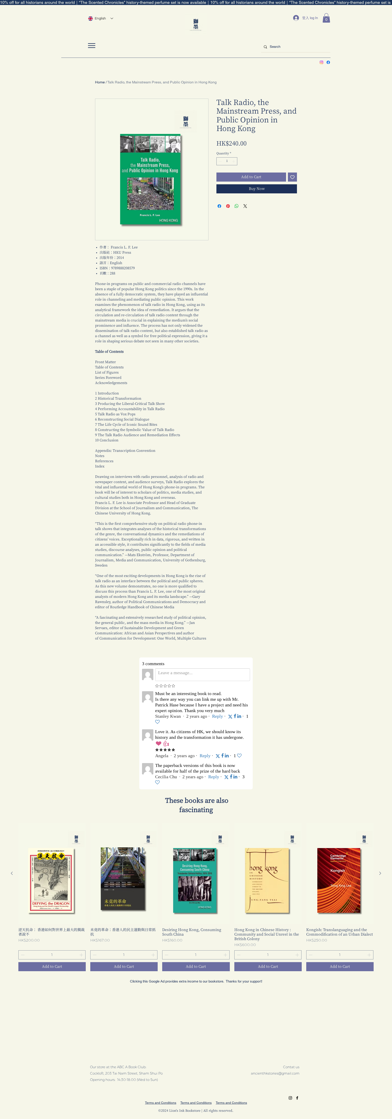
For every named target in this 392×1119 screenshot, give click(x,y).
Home (100, 82)
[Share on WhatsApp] (236, 206)
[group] (196, 897)
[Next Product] (380, 873)
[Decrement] (220, 161)
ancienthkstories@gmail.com (275, 1073)
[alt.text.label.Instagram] (321, 62)
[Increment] (234, 161)
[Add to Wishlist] (292, 177)
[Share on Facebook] (219, 206)
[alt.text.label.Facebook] (328, 62)
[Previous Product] (12, 873)
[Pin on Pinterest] (228, 206)
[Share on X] (245, 206)
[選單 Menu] (91, 45)
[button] (326, 18)
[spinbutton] (227, 161)
